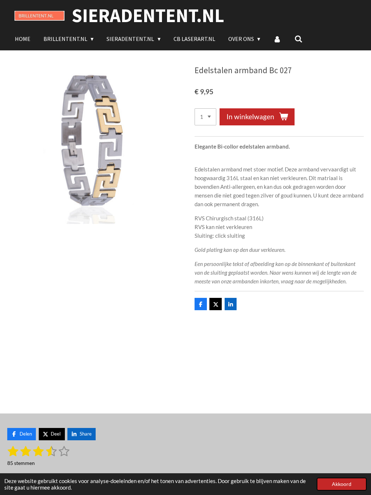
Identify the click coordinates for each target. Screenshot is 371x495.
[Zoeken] (298, 38)
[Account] (277, 38)
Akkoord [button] (341, 484)
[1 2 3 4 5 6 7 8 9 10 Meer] (205, 116)
